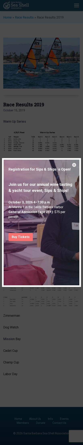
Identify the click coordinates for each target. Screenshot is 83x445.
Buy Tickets (21, 237)
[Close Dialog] (74, 165)
